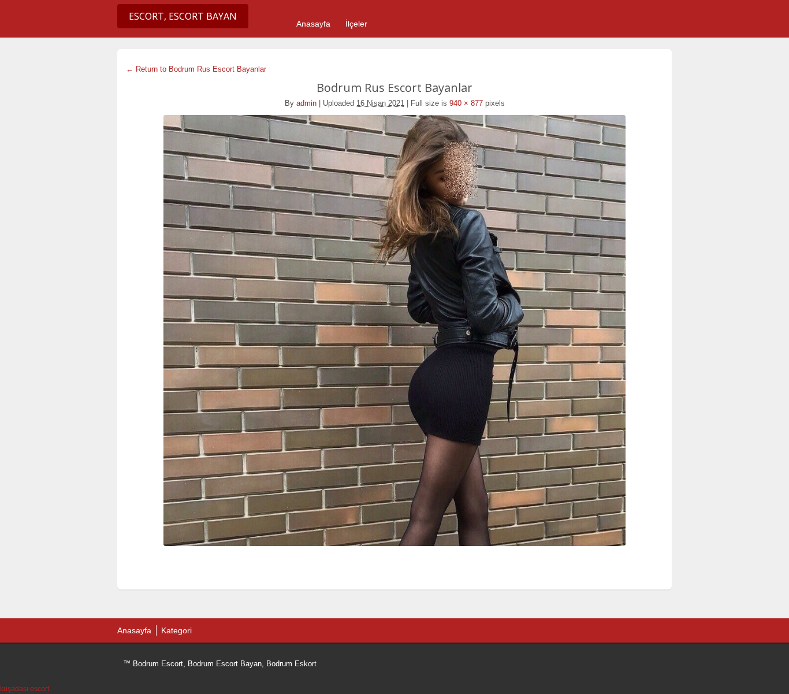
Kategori (176, 630)
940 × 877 (466, 103)
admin (306, 103)
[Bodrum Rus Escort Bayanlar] (394, 330)
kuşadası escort (24, 689)
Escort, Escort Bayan (183, 16)
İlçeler (356, 23)
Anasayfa (313, 23)
